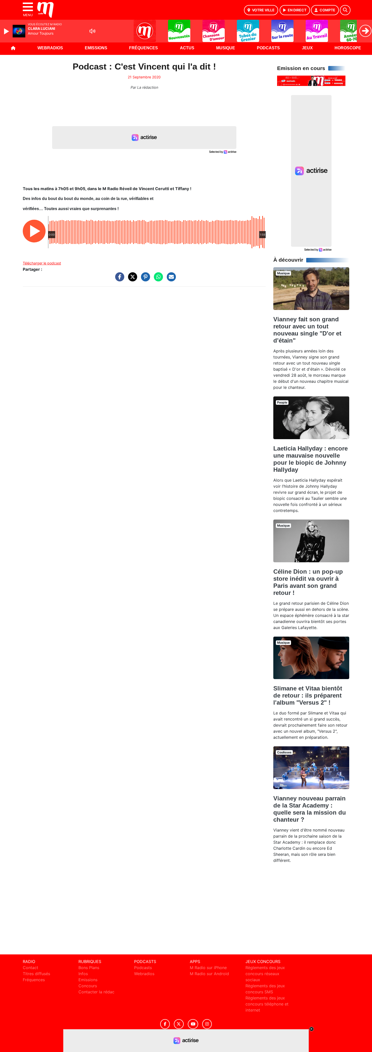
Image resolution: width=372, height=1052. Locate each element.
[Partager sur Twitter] (131, 279)
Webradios (50, 48)
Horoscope (348, 48)
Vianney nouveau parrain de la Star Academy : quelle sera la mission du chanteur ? (309, 809)
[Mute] (92, 31)
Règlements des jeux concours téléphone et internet (266, 1004)
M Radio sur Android (209, 973)
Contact (30, 967)
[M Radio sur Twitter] (179, 1024)
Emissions (96, 48)
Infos (83, 973)
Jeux (307, 48)
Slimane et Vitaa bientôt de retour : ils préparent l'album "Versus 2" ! (307, 695)
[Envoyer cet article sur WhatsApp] (157, 279)
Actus (187, 48)
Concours (87, 985)
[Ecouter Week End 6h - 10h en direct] (311, 80)
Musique (225, 48)
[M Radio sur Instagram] (207, 1024)
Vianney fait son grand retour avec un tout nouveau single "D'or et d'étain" (307, 330)
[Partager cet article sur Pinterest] (144, 279)
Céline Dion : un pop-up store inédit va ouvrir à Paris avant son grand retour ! (308, 582)
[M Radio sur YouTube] (193, 1024)
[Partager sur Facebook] (118, 279)
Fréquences (143, 48)
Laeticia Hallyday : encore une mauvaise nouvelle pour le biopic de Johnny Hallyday (310, 459)
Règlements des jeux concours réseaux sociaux (265, 973)
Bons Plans (88, 967)
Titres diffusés (36, 973)
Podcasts (268, 48)
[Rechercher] (345, 10)
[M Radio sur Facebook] (165, 1024)
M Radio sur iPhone (208, 967)
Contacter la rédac (96, 991)
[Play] (7, 31)
